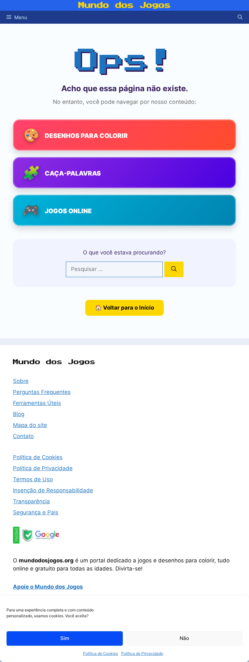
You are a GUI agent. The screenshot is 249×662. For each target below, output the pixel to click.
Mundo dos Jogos (124, 5)
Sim (64, 638)
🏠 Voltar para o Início (124, 307)
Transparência (31, 501)
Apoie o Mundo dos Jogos (48, 586)
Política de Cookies (100, 653)
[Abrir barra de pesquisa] (240, 17)
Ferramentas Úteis (37, 403)
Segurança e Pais (35, 512)
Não (184, 638)
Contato (23, 436)
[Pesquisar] (174, 269)
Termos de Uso (33, 479)
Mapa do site (30, 425)
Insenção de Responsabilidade (53, 490)
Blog (18, 414)
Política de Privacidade (142, 653)
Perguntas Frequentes (42, 392)
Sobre (21, 381)
